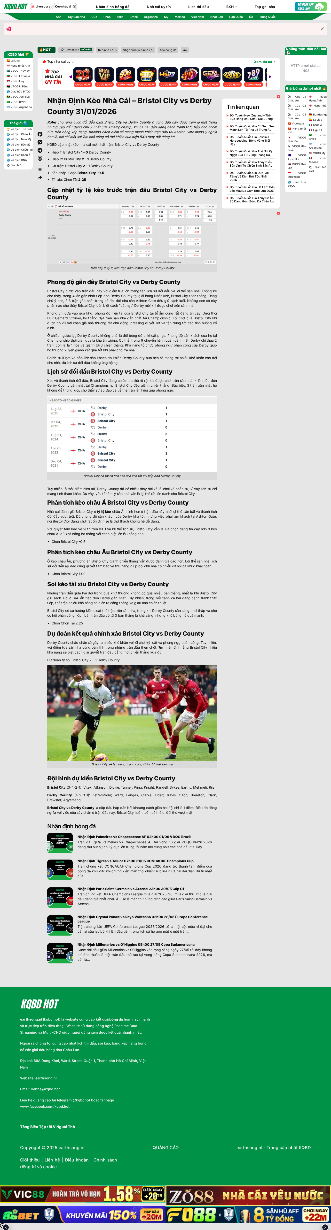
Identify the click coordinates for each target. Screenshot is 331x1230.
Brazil (134, 17)
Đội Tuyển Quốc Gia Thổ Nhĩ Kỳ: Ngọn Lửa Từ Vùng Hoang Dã (252, 153)
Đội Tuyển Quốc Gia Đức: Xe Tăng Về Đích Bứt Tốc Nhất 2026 (249, 176)
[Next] (270, 77)
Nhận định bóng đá (112, 7)
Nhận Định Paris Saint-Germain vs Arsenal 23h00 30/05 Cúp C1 (131, 889)
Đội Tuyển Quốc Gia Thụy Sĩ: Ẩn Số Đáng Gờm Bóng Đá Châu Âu (252, 199)
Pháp (106, 17)
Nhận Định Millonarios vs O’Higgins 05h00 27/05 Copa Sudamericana (136, 944)
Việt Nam (197, 17)
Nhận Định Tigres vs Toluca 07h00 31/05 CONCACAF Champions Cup (136, 861)
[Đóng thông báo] (322, 29)
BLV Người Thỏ (62, 1127)
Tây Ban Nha (76, 17)
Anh (58, 17)
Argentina (151, 17)
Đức (94, 17)
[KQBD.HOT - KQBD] (16, 6)
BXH (230, 7)
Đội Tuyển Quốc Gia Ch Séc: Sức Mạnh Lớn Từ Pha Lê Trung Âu (252, 128)
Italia (120, 17)
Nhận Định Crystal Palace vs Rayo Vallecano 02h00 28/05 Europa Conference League (143, 919)
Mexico (180, 17)
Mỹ (166, 17)
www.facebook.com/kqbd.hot (45, 1106)
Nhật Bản (216, 17)
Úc (251, 17)
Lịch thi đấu (198, 7)
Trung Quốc (267, 17)
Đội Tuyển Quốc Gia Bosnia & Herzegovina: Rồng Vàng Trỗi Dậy (250, 140)
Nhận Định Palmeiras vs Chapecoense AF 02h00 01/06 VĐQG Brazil (134, 837)
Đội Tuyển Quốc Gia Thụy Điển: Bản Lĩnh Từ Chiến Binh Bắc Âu (251, 164)
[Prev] (70, 77)
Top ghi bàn (265, 7)
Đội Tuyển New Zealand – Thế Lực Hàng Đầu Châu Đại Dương (251, 117)
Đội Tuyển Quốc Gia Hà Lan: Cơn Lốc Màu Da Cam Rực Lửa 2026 (252, 188)
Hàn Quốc (236, 17)
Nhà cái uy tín (159, 7)
